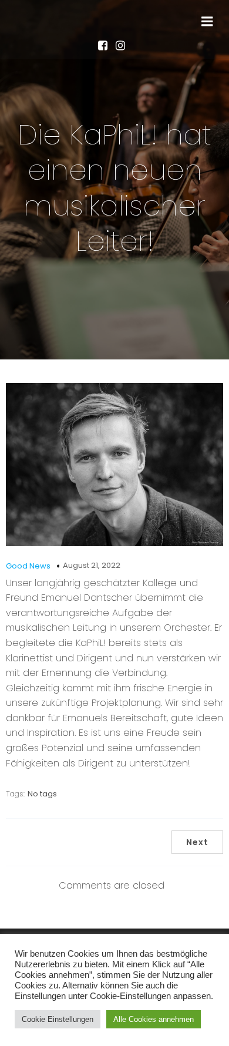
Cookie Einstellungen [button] (57, 1019)
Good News (28, 565)
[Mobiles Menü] (207, 22)
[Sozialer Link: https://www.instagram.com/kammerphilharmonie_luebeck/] (123, 45)
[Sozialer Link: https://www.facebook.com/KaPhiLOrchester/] (105, 45)
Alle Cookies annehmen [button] (153, 1019)
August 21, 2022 (91, 565)
